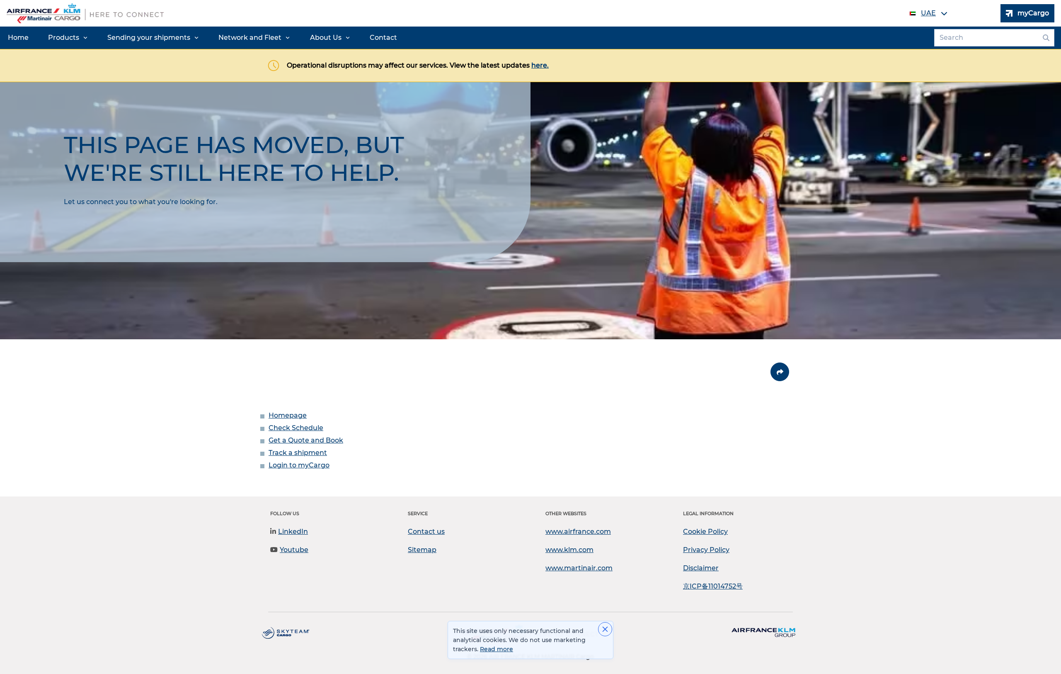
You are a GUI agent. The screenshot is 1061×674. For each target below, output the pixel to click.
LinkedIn (293, 531)
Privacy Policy (706, 550)
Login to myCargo (299, 465)
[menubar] (202, 38)
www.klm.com (569, 550)
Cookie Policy (705, 531)
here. (540, 65)
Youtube (294, 550)
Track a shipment (298, 453)
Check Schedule (296, 428)
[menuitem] (18, 38)
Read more (496, 649)
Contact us (426, 531)
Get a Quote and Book (306, 440)
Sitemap (422, 550)
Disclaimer (701, 568)
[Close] (605, 629)
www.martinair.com (579, 568)
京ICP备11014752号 (713, 586)
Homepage (288, 415)
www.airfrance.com (578, 531)
